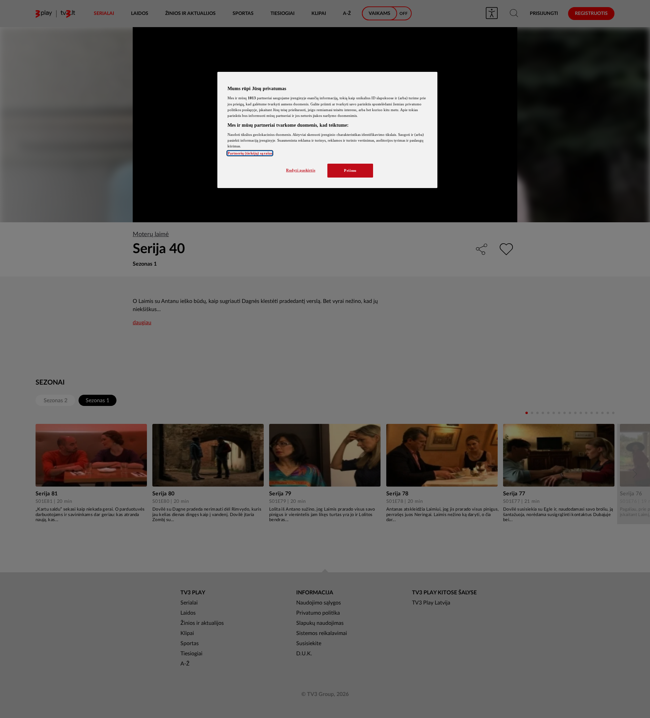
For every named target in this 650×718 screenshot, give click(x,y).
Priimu (350, 170)
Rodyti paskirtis (300, 170)
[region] (327, 130)
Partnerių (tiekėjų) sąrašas (250, 153)
